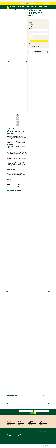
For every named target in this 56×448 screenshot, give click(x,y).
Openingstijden (9, 424)
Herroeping (8, 437)
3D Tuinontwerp (9, 433)
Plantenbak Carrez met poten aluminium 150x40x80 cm (15, 384)
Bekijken (12, 339)
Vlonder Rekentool (9, 436)
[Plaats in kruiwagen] (47, 52)
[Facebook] (40, 431)
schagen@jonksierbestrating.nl (32, 423)
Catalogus (8, 431)
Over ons (30, 431)
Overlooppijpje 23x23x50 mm (37, 51)
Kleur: (34, 20)
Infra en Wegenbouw (20, 433)
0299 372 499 (19, 422)
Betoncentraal (20, 435)
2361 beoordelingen (47, 395)
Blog (29, 434)
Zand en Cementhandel (21, 431)
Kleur (30, 32)
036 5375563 (8, 422)
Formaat (30, 28)
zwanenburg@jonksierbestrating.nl (43, 423)
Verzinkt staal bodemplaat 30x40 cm (13, 334)
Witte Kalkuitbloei (20, 434)
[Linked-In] (43, 431)
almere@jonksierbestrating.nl (11, 423)
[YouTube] (45, 431)
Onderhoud (8, 434)
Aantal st (30, 35)
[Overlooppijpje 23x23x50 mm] (30, 22)
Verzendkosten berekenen (32, 43)
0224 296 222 (30, 422)
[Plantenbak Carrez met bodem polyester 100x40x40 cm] (32, 24)
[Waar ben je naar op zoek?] (33, 3)
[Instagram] (41, 431)
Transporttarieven (9, 435)
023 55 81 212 (40, 422)
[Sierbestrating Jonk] (10, 4)
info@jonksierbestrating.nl (21, 423)
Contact (30, 433)
